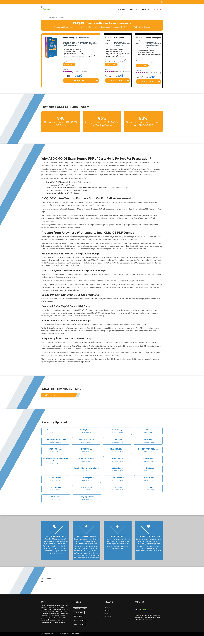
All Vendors (107, 608)
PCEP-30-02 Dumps (80, 609)
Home (111, 9)
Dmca (106, 613)
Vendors (121, 9)
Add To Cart (80, 81)
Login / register (154, 2)
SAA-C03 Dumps (79, 624)
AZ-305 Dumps (78, 616)
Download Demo (68, 64)
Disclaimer (107, 616)
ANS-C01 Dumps (79, 620)
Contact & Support (139, 2)
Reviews (145, 9)
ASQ (50, 17)
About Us (134, 9)
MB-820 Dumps (78, 612)
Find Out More (49, 395)
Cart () (159, 9)
